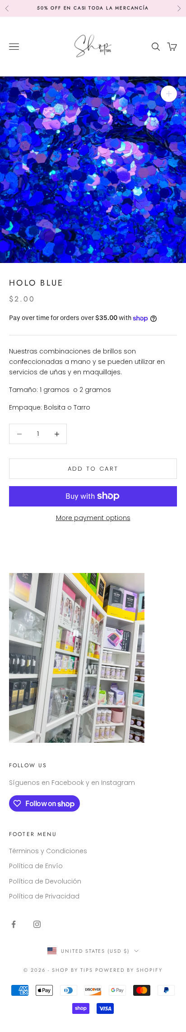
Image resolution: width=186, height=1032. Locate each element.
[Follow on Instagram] (37, 924)
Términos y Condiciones (48, 850)
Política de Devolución (45, 881)
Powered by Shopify (129, 970)
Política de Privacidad (44, 896)
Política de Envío (36, 865)
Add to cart (93, 468)
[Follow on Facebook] (13, 924)
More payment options (93, 517)
